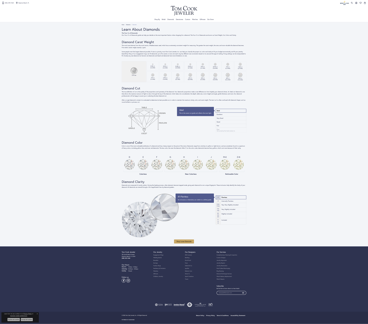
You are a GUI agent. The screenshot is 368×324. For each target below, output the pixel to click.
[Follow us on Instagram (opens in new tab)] (128, 280)
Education (128, 24)
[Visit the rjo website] (210, 304)
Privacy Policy (210, 315)
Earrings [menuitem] (155, 263)
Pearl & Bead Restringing (223, 268)
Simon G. (187, 273)
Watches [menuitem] (155, 271)
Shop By (157, 19)
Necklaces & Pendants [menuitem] (159, 268)
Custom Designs (221, 257)
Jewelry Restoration (222, 265)
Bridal (164, 19)
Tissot (186, 279)
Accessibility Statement (238, 315)
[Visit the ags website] (200, 304)
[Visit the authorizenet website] (190, 304)
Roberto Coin (188, 271)
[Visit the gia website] (159, 304)
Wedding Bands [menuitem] (157, 257)
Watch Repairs (220, 279)
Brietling (187, 257)
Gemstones (179, 19)
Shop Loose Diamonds (184, 241)
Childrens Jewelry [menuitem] (158, 276)
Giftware (202, 19)
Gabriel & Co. (188, 265)
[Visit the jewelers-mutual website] (179, 304)
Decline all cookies (13, 319)
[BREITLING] (344, 3)
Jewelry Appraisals (222, 260)
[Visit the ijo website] (168, 304)
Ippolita (187, 268)
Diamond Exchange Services (224, 273)
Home (123, 24)
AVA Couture (188, 255)
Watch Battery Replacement (224, 276)
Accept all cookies (26, 319)
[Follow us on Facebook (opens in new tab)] (124, 280)
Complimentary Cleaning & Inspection (227, 255)
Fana (186, 263)
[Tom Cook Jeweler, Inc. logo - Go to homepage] (184, 11)
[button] (352, 3)
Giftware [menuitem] (155, 273)
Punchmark (131, 319)
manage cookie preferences (18, 316)
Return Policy (200, 315)
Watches (195, 19)
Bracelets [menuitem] (155, 260)
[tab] (231, 111)
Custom (187, 19)
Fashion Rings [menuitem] (157, 265)
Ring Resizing (220, 271)
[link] (8, 3)
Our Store (210, 19)
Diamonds (170, 19)
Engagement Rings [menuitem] (158, 255)
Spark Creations (189, 276)
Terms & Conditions (223, 315)
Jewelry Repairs (221, 263)
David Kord (188, 260)
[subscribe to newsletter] (243, 293)
